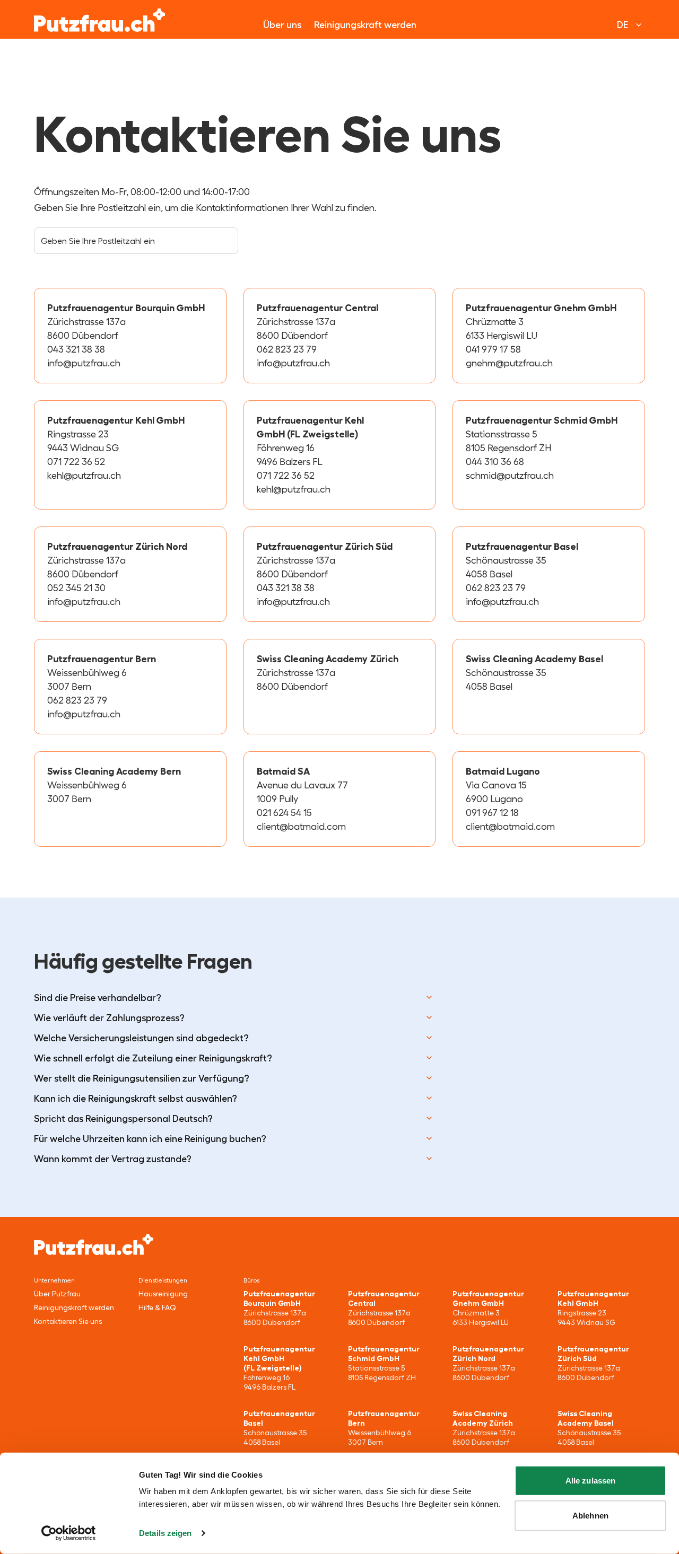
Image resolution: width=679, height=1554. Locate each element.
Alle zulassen (590, 1480)
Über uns (282, 25)
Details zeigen (165, 1533)
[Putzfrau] (99, 20)
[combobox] (136, 240)
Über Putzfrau (57, 1293)
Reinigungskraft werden (365, 25)
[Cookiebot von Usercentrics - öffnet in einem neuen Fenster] (68, 1533)
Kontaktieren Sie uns (68, 1321)
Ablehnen (590, 1515)
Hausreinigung (163, 1293)
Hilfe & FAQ (157, 1307)
